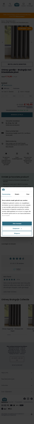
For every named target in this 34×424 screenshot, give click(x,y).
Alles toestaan (17, 223)
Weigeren (17, 233)
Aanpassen (16, 228)
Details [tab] (17, 194)
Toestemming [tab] (6, 194)
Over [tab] (27, 194)
